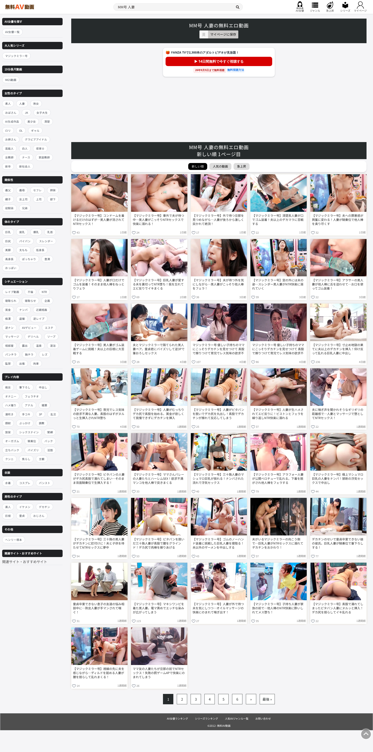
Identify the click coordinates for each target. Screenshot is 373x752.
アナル (29, 405)
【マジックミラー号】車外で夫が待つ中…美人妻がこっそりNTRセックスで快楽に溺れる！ (158, 220)
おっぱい (10, 268)
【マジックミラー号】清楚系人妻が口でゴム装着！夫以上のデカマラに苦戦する (277, 220)
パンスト (44, 483)
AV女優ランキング (177, 718)
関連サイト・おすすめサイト (24, 561)
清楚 (47, 121)
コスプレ (24, 483)
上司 (39, 199)
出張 (22, 363)
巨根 (8, 516)
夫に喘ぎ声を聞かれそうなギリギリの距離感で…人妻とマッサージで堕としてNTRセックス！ (337, 414)
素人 (8, 103)
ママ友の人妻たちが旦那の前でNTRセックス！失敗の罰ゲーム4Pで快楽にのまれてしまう (159, 673)
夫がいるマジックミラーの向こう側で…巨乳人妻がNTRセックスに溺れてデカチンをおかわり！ (277, 543)
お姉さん (10, 139)
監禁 (8, 363)
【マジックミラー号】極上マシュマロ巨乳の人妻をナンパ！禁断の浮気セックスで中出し (337, 478)
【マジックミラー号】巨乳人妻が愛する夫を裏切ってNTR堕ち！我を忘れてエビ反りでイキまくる (158, 284)
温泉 (39, 346)
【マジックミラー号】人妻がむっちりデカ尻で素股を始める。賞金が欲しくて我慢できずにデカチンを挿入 (158, 414)
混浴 (53, 346)
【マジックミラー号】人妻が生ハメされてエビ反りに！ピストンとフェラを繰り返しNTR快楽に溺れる (277, 414)
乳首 (50, 232)
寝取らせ (30, 301)
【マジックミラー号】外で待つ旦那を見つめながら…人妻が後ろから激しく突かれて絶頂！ (218, 220)
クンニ (9, 459)
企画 (47, 301)
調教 (41, 423)
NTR (44, 292)
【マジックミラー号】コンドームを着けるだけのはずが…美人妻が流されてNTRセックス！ (98, 220)
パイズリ (33, 450)
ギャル (35, 130)
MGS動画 (10, 80)
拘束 (36, 363)
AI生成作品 (12, 121)
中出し (43, 387)
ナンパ (23, 310)
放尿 (8, 432)
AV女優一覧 (12, 32)
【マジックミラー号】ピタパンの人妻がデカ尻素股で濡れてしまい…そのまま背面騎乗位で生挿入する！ (99, 478)
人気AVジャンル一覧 (236, 718)
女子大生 (42, 113)
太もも (23, 250)
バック (48, 441)
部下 (53, 199)
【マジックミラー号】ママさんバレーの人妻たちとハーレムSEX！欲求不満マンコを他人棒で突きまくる (158, 478)
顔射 (8, 423)
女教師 (9, 157)
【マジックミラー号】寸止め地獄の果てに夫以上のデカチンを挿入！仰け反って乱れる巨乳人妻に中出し (337, 349)
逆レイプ (38, 319)
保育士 (40, 148)
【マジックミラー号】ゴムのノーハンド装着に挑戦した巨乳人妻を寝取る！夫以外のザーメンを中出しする (218, 543)
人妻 (22, 103)
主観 (41, 459)
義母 (22, 190)
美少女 (31, 121)
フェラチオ (32, 396)
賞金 (8, 310)
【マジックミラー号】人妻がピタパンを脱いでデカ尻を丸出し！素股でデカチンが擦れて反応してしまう (218, 414)
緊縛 (50, 432)
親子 (8, 199)
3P (40, 414)
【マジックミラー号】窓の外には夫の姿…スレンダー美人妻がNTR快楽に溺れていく (277, 284)
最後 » (267, 699)
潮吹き (9, 414)
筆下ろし (24, 387)
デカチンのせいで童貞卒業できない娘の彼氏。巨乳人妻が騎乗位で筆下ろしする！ (337, 543)
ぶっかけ (24, 423)
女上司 (23, 199)
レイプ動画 (12, 292)
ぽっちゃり (29, 259)
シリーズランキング (206, 718)
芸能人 (9, 148)
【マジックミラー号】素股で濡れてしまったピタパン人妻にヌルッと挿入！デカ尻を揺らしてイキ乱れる (337, 608)
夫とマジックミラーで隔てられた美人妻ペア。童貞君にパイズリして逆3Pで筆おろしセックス (159, 349)
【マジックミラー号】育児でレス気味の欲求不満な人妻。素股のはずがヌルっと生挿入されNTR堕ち (98, 414)
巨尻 (8, 241)
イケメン (24, 507)
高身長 (9, 259)
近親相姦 (41, 310)
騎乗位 (32, 441)
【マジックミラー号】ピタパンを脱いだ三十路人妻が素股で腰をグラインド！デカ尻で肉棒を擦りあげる (158, 543)
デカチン (44, 507)
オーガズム (12, 441)
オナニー (10, 396)
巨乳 (8, 232)
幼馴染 (9, 208)
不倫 (30, 292)
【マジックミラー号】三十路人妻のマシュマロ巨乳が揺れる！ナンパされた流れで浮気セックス (218, 478)
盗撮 (22, 319)
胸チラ (29, 354)
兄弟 (25, 208)
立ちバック (12, 450)
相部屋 (9, 346)
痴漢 (8, 319)
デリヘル (33, 336)
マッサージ (12, 336)
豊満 (47, 259)
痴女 (8, 387)
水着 (8, 483)
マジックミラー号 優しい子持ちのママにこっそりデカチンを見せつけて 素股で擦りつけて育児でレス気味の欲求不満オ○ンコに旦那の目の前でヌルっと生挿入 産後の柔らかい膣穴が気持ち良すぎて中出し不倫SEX (219, 349)
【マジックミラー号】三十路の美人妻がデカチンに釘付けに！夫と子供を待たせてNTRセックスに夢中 (98, 543)
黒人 (8, 507)
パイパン (25, 241)
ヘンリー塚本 (13, 540)
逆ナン (9, 328)
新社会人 (24, 166)
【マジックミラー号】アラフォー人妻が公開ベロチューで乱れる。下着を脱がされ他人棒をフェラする (277, 478)
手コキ (26, 414)
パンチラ (11, 354)
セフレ (37, 190)
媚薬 (44, 405)
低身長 (40, 250)
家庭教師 (44, 157)
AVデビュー (29, 328)
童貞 (22, 516)
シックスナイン (29, 432)
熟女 (36, 103)
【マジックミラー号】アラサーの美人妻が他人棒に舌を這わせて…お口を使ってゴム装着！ (337, 284)
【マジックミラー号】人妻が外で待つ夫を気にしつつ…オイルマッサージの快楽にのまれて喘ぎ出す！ (218, 608)
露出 (25, 346)
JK (26, 113)
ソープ (51, 336)
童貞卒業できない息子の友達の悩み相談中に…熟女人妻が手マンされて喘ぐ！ (98, 608)
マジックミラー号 (16, 56)
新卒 (8, 166)
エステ (49, 328)
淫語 (50, 450)
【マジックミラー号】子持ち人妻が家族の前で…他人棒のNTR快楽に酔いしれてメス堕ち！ (277, 608)
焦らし (26, 459)
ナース (26, 157)
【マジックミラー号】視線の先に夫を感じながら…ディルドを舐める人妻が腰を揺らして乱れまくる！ (98, 673)
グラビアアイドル (36, 139)
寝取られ (10, 301)
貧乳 (22, 232)
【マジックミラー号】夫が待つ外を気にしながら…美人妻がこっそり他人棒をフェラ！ (218, 284)
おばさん (10, 113)
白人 (25, 148)
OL (21, 130)
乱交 (53, 414)
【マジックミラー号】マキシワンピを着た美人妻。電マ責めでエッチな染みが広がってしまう (158, 608)
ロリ (8, 130)
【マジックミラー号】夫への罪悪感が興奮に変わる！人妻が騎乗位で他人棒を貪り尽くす (337, 220)
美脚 (8, 250)
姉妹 (53, 190)
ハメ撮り (10, 405)
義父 (8, 190)
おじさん (38, 516)
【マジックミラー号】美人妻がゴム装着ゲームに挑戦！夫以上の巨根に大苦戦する (98, 349)
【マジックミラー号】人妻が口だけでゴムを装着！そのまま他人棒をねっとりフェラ (98, 284)
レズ (44, 354)
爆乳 (36, 232)
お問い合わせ (263, 718)
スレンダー (46, 241)
